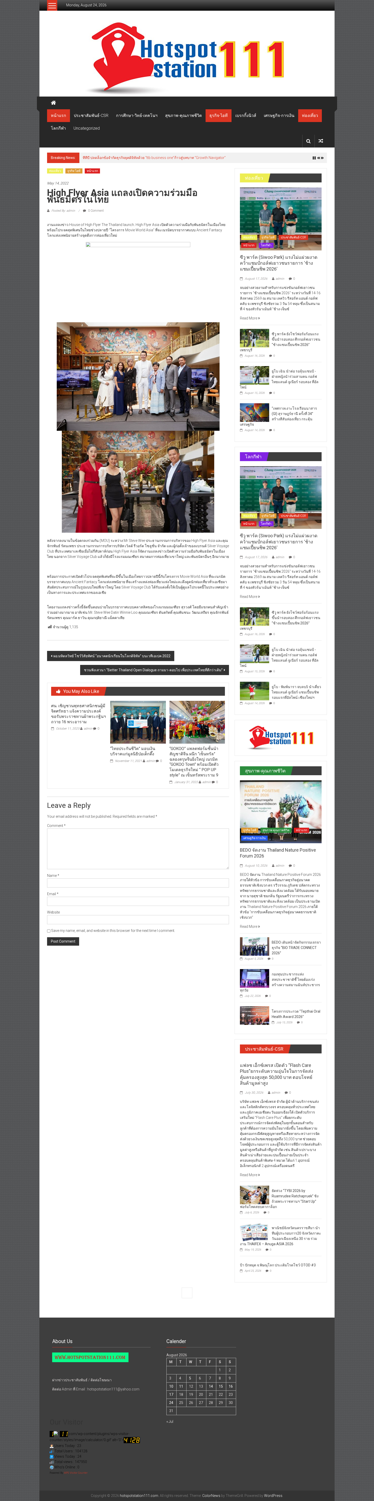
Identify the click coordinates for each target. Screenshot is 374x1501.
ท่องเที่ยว (310, 115)
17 (171, 1394)
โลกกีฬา (58, 128)
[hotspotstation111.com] (187, 59)
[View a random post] (321, 141)
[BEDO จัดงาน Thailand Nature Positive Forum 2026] (281, 811)
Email (53, 894)
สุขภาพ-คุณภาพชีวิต (183, 115)
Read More (249, 318)
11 (181, 1386)
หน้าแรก (58, 115)
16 (231, 1386)
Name (53, 876)
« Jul (169, 1421)
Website (53, 912)
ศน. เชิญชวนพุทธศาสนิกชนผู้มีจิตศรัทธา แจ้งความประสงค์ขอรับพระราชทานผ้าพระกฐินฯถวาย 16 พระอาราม (78, 713)
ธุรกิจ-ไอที (218, 115)
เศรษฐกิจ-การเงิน (279, 115)
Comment (56, 826)
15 (221, 1386)
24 (171, 1403)
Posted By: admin (63, 210)
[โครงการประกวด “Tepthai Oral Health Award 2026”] (254, 1015)
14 (211, 1386)
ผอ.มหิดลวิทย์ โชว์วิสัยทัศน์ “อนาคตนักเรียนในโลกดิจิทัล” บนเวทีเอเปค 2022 (111, 656)
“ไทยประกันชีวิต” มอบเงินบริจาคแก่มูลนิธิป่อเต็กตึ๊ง (132, 751)
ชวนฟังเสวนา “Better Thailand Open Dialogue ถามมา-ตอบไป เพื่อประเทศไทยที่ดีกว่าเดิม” (153, 670)
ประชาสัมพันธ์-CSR (91, 115)
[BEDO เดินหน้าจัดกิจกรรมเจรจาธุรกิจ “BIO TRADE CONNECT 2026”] (254, 946)
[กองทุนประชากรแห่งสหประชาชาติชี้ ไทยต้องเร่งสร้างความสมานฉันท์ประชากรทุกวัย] (254, 978)
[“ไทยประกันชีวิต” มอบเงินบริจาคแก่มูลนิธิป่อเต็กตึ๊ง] (138, 722)
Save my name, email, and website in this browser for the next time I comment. (113, 931)
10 (171, 1386)
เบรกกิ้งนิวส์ (245, 115)
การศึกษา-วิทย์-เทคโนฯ (136, 115)
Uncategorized (87, 128)
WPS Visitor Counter (76, 1473)
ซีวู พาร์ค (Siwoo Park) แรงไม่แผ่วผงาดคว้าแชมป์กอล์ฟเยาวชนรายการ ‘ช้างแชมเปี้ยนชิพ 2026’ (157, 158)
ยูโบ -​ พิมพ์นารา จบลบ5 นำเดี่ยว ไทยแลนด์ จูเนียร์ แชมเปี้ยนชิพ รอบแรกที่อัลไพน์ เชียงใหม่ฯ (296, 692)
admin (88, 728)
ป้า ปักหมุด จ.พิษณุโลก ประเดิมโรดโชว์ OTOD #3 (278, 1265)
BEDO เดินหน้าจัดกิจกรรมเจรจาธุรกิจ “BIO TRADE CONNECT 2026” (296, 947)
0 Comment (95, 210)
